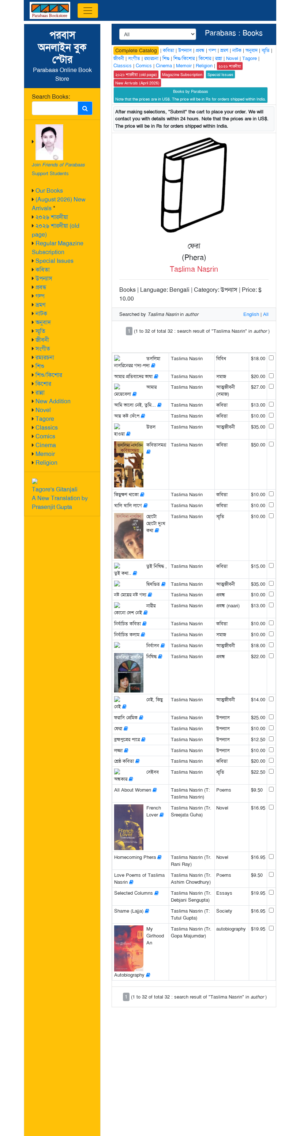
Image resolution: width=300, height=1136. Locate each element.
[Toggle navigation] (88, 10)
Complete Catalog (136, 50)
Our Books (49, 191)
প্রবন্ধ (40, 287)
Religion (46, 463)
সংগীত (42, 348)
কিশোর (43, 384)
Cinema (45, 445)
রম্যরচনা (44, 357)
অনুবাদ (43, 322)
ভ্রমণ (40, 305)
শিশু (39, 366)
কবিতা (42, 269)
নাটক (41, 313)
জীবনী (42, 340)
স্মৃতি (40, 331)
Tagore (44, 419)
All (266, 314)
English (251, 314)
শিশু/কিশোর (48, 375)
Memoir (45, 454)
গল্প (40, 296)
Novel (43, 410)
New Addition (53, 401)
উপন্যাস (43, 278)
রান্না (40, 392)
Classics (46, 427)
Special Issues (54, 261)
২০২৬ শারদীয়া (51, 217)
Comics (45, 436)
